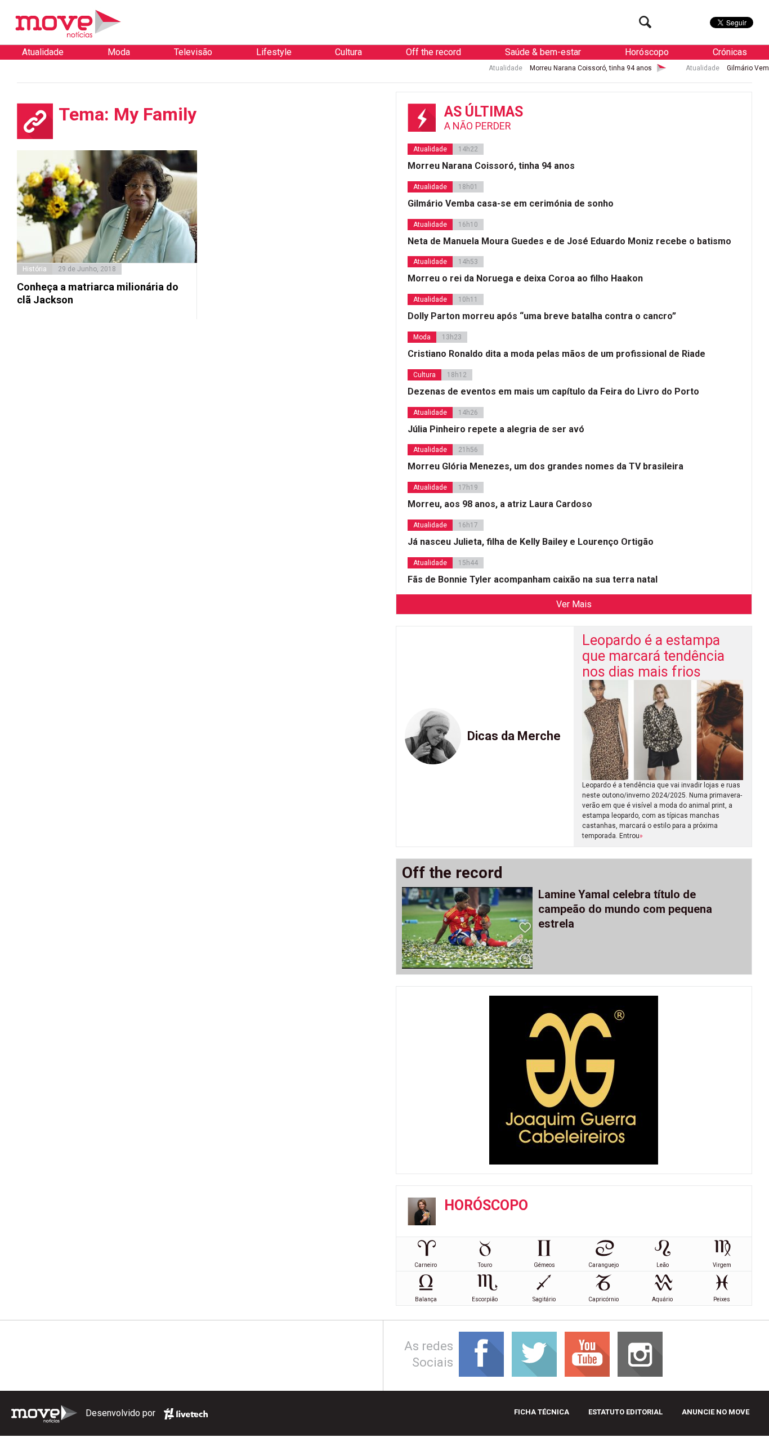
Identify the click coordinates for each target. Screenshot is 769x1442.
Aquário (662, 1299)
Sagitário (544, 1299)
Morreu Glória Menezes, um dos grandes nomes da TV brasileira (545, 466)
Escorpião (485, 1299)
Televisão (193, 52)
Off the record (433, 52)
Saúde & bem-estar (543, 52)
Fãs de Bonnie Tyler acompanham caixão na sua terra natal (533, 579)
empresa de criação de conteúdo (185, 1413)
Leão (662, 1265)
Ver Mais (574, 604)
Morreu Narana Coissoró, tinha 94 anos (559, 68)
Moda (119, 52)
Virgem (722, 1265)
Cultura (348, 52)
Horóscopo (647, 52)
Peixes (721, 1299)
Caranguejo (603, 1265)
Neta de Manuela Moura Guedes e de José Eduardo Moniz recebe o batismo (569, 241)
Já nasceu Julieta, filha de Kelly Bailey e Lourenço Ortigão (531, 541)
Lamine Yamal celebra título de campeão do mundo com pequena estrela (625, 909)
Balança (426, 1299)
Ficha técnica (541, 1412)
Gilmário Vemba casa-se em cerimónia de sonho (511, 203)
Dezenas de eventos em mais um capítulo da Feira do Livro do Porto (553, 391)
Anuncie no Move (715, 1412)
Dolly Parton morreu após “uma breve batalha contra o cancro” (542, 316)
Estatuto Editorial (625, 1412)
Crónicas (730, 52)
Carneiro (425, 1265)
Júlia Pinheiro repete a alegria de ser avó (496, 429)
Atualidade (43, 52)
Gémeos (544, 1265)
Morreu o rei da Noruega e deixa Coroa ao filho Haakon (525, 278)
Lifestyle (274, 52)
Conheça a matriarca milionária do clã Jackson (97, 293)
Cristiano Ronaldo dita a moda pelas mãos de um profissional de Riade (556, 353)
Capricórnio (603, 1299)
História (35, 269)
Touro (485, 1265)
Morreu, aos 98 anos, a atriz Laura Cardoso (500, 504)
